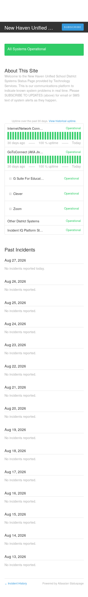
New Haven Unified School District (42, 27)
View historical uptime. (62, 121)
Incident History (16, 583)
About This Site (21, 70)
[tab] (8, 136)
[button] (73, 27)
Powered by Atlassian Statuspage (63, 583)
